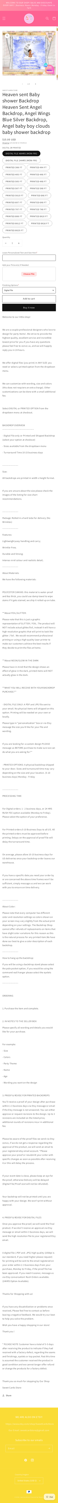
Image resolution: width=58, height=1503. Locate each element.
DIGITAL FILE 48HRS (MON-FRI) (21, 153)
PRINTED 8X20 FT (15, 230)
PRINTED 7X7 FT (14, 209)
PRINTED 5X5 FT (14, 181)
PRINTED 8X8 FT (14, 216)
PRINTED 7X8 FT (38, 209)
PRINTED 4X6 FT (38, 174)
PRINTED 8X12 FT (15, 223)
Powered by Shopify (37, 1497)
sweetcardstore (25, 1497)
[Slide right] (35, 84)
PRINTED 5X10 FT (15, 195)
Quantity (6, 237)
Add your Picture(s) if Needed (15, 265)
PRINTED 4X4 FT (38, 167)
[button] (3, 18)
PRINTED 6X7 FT (14, 202)
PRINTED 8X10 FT (39, 216)
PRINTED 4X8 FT (38, 181)
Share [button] (9, 1395)
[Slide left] (22, 84)
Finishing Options (10, 285)
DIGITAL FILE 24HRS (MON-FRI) (21, 160)
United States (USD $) (27, 1480)
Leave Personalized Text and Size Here (19, 252)
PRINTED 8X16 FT (40, 223)
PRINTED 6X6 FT (39, 195)
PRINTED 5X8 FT (38, 188)
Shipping (5, 143)
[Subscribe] (49, 1448)
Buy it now (29, 307)
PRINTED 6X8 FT (38, 202)
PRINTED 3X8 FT (14, 167)
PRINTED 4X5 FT (14, 174)
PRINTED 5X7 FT (14, 188)
